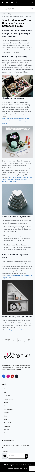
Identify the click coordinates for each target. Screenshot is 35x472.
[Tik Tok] (16, 376)
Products (5, 384)
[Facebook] (4, 376)
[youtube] (12, 376)
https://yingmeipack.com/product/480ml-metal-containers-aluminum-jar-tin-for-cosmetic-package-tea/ (18, 179)
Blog (9, 14)
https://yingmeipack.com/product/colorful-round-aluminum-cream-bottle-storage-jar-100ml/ (16, 121)
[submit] (26, 456)
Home (4, 14)
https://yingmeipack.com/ (13, 330)
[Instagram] (8, 376)
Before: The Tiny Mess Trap (14, 56)
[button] (32, 8)
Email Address (7, 451)
